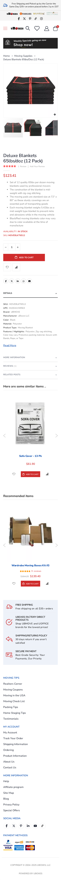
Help (6, 781)
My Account (10, 732)
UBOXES (38, 873)
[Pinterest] (30, 19)
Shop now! (23, 44)
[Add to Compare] (47, 474)
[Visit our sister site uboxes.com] (12, 14)
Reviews (9, 366)
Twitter (11, 281)
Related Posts (11, 374)
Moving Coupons (13, 689)
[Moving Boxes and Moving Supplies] (17, 28)
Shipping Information (15, 744)
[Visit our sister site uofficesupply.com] (39, 14)
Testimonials (11, 719)
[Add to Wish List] (13, 474)
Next (56, 435)
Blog (6, 799)
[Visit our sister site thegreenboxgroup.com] (52, 14)
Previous (4, 435)
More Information (14, 357)
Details (7, 293)
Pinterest (21, 826)
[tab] (30, 293)
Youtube (35, 826)
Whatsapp (23, 281)
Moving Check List (14, 701)
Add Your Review (37, 166)
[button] (55, 115)
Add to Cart (31, 474)
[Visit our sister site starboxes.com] (25, 14)
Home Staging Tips (14, 713)
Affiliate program (13, 787)
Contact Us (9, 767)
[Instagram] (42, 19)
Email (29, 281)
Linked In (28, 826)
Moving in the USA (14, 695)
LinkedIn (17, 281)
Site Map (8, 793)
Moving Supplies (23, 56)
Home (6, 55)
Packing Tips (10, 707)
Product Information (15, 756)
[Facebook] (19, 19)
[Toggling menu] (5, 28)
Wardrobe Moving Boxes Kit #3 (31, 565)
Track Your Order (13, 738)
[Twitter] (24, 19)
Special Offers (11, 810)
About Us (8, 761)
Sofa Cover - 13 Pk (30, 456)
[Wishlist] (37, 28)
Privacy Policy (11, 804)
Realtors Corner (12, 684)
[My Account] (47, 28)
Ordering (8, 750)
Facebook (5, 281)
